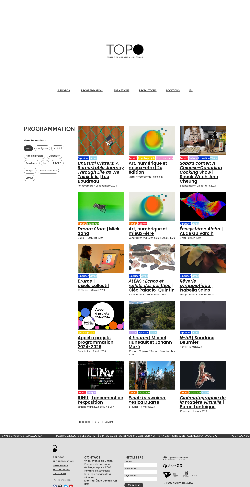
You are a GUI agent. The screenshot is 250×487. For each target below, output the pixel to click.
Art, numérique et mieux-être (148, 231)
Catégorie (42, 148)
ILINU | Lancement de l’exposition (100, 400)
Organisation (131, 475)
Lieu (45, 163)
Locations (173, 90)
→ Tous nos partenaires (178, 483)
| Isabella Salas (196, 285)
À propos (63, 90)
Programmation (92, 90)
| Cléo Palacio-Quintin (152, 285)
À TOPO (57, 163)
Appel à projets (34, 155)
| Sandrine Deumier (197, 340)
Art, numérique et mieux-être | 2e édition (148, 167)
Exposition (54, 155)
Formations (121, 90)
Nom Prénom (130, 468)
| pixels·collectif (93, 283)
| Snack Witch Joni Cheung (201, 172)
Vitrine (29, 178)
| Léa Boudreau (101, 172)
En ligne (30, 170)
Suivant (109, 422)
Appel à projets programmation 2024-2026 (95, 342)
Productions (148, 90)
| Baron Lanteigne (203, 402)
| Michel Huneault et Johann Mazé (150, 342)
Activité (57, 148)
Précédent (84, 422)
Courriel (128, 461)
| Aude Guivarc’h (201, 231)
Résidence (31, 163)
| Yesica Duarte (148, 400)
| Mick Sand (99, 231)
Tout (28, 148)
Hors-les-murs (48, 170)
